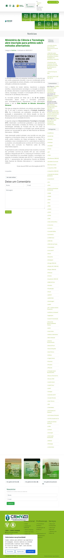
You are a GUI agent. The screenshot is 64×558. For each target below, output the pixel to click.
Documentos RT (41, 533)
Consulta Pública (52, 231)
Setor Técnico (51, 401)
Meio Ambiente (51, 337)
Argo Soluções (56, 556)
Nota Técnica (51, 352)
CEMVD (49, 209)
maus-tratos (51, 331)
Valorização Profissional (50, 436)
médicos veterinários (53, 334)
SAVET (49, 388)
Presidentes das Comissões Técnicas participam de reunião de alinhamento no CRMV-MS (52, 65)
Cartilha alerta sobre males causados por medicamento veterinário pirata (53, 89)
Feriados (50, 285)
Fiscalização (48, 27)
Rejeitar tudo (20, 551)
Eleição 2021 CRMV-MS (53, 266)
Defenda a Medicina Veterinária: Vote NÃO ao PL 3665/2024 (53, 98)
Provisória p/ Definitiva (40, 524)
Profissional (34, 19)
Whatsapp (50, 444)
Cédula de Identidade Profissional (52, 189)
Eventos (50, 276)
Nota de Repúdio (52, 348)
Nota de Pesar (51, 345)
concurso (50, 228)
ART (48, 19)
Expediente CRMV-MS (53, 279)
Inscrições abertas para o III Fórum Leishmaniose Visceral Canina (52, 48)
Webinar (50, 440)
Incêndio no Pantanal (53, 312)
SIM (49, 404)
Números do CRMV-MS (52, 532)
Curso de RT (51, 250)
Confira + (55, 27)
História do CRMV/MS (27, 526)
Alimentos (50, 139)
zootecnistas (51, 447)
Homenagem (51, 301)
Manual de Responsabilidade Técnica (51, 323)
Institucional (26, 19)
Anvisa (49, 149)
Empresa (41, 19)
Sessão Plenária (52, 398)
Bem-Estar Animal (52, 164)
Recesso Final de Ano (53, 375)
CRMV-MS (50, 241)
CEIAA (49, 199)
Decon (49, 253)
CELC (49, 202)
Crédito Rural (51, 237)
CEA (49, 182)
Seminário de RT (52, 394)
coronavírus (51, 234)
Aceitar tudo (31, 551)
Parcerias (50, 361)
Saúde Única (51, 385)
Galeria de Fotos (29, 531)
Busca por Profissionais (52, 524)
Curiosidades (51, 247)
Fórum (49, 291)
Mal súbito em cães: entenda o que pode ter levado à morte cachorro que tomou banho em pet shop (53, 114)
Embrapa (50, 272)
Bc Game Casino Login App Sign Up (52, 77)
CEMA (49, 206)
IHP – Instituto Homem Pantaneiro (52, 308)
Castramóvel (51, 179)
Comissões (55, 19)
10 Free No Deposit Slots (52, 72)
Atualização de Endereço (40, 528)
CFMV (49, 218)
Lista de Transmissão (53, 318)
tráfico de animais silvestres (51, 422)
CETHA (49, 215)
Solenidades (51, 407)
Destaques (50, 260)
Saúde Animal (51, 382)
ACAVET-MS (50, 136)
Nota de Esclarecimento (50, 341)
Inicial (26, 523)
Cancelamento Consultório (40, 536)
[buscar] (57, 2)
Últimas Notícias (29, 529)
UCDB (49, 426)
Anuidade (50, 145)
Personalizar (10, 551)
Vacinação (50, 432)
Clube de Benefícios (52, 221)
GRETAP (50, 295)
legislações (50, 315)
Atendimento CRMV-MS (53, 158)
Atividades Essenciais (53, 161)
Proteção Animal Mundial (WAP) (51, 371)
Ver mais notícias (11, 177)
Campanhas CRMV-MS (53, 171)
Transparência (39, 27)
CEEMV (49, 196)
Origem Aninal (51, 358)
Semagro (50, 391)
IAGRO (49, 304)
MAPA (49, 328)
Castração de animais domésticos (52, 175)
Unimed (50, 429)
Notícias (13, 50)
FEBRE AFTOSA (51, 282)
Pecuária (50, 364)
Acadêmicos (51, 133)
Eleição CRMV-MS (52, 269)
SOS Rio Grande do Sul (53, 418)
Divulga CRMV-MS (52, 263)
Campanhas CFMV (52, 168)
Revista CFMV (51, 379)
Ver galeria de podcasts (50, 482)
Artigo (49, 155)
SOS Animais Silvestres (53, 415)
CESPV (49, 212)
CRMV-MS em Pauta (52, 244)
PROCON (50, 367)
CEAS (49, 185)
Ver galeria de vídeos (31, 482)
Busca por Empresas (52, 528)
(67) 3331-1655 (39, 3)
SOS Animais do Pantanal (51, 411)
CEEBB (49, 193)
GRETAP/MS (51, 298)
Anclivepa (50, 142)
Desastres (50, 256)
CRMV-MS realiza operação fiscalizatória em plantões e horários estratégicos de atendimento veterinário (53, 56)
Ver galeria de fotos (12, 482)
